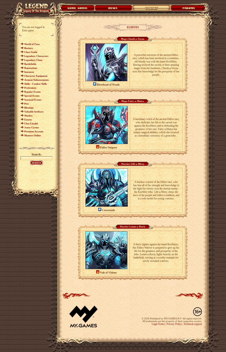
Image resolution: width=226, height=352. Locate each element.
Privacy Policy (174, 324)
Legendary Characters (36, 56)
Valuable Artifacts (33, 111)
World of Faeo (32, 44)
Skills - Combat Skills (35, 83)
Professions (30, 87)
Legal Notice (158, 324)
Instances (29, 72)
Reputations (30, 68)
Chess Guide (30, 52)
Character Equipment (35, 76)
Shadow (28, 115)
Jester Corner (31, 127)
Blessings (29, 107)
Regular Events (32, 91)
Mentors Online (32, 135)
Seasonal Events (32, 99)
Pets (26, 103)
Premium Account (33, 131)
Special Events (32, 95)
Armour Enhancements (36, 80)
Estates (28, 119)
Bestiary (28, 48)
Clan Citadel (31, 123)
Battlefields (30, 64)
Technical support (193, 324)
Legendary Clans (33, 60)
